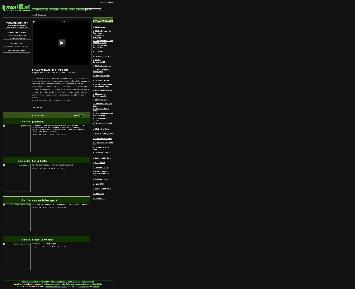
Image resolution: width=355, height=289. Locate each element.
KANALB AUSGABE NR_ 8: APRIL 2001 (50, 70)
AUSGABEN (54, 10)
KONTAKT (80, 10)
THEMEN (64, 10)
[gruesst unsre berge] (17, 244)
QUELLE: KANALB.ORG (17, 32)
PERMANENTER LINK (17, 38)
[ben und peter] (17, 165)
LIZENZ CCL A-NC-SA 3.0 (17, 35)
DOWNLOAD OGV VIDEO (17, 25)
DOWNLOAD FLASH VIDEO (17, 27)
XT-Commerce (83, 287)
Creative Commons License (56, 287)
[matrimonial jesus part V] (17, 204)
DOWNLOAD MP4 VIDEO (17, 24)
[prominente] (17, 126)
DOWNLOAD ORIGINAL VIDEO (17, 22)
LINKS (71, 10)
